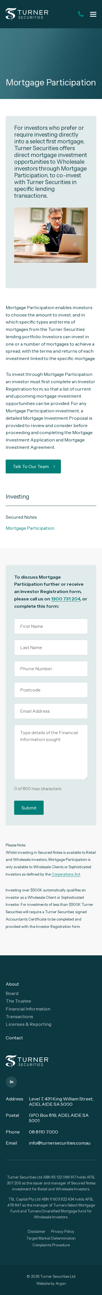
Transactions (19, 1016)
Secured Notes (21, 517)
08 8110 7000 (43, 1132)
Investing (17, 496)
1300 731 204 (65, 599)
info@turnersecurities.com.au (59, 1143)
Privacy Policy (62, 1231)
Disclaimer (36, 1231)
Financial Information (28, 1009)
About (12, 984)
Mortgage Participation (30, 528)
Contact (14, 1037)
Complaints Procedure (51, 1245)
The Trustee (18, 1001)
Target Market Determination (51, 1238)
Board (12, 993)
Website (43, 1283)
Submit (29, 808)
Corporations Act (66, 874)
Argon (61, 1283)
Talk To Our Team (31, 466)
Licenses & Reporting (28, 1024)
